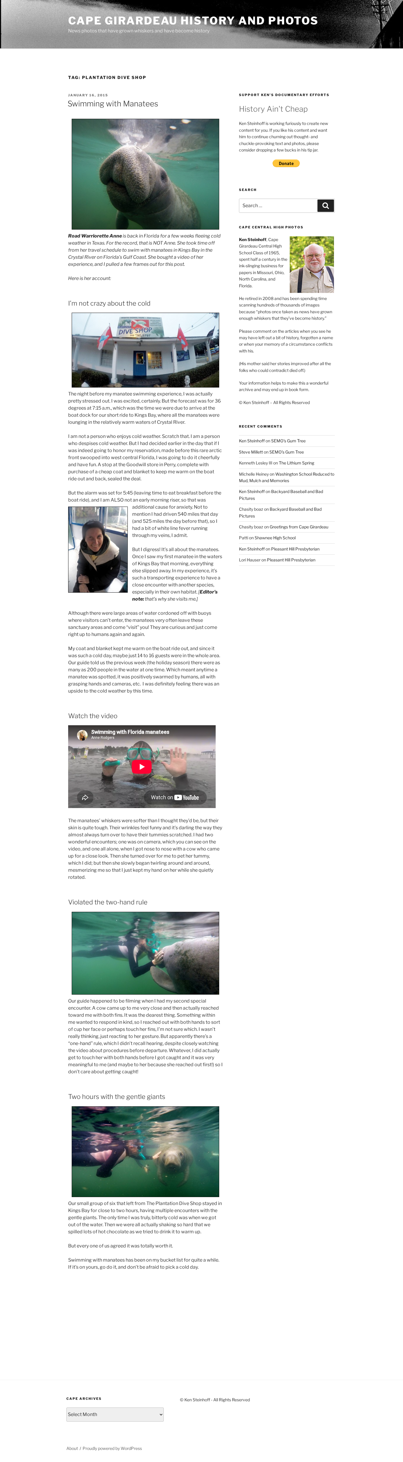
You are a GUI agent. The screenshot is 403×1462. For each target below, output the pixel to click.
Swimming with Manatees (113, 103)
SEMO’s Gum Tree (288, 440)
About (72, 1448)
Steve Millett (251, 451)
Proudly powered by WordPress (112, 1448)
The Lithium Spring (296, 462)
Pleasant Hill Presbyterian (295, 548)
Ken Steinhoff (252, 440)
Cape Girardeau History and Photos (193, 20)
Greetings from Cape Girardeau (299, 526)
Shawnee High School (275, 537)
